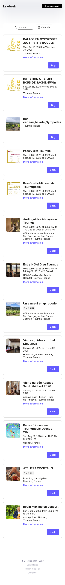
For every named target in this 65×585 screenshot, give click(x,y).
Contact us (32, 573)
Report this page (32, 569)
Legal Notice (32, 565)
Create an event (51, 6)
